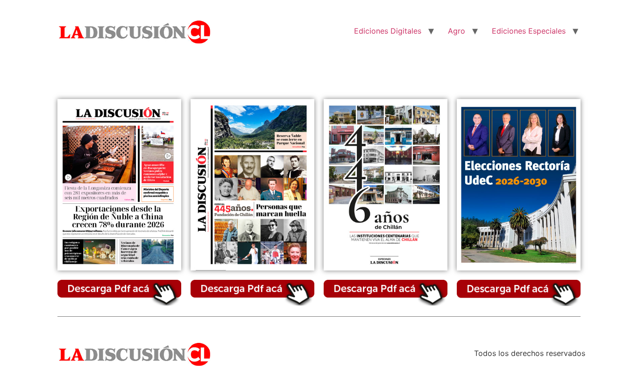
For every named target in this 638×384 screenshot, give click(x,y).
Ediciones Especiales (529, 31)
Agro (456, 31)
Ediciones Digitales (387, 31)
